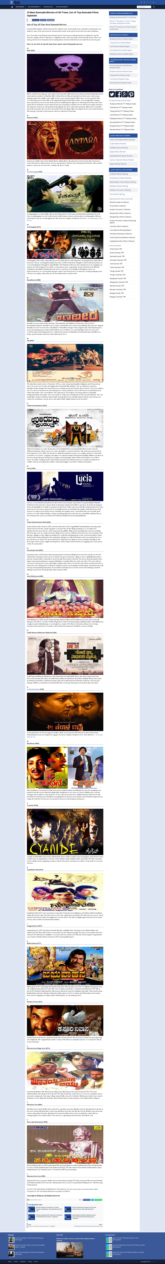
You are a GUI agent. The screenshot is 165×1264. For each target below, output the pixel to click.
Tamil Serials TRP (116, 264)
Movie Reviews (20, 7)
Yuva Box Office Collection (119, 226)
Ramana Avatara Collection (119, 202)
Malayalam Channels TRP (119, 282)
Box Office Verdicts (62, 7)
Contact (16, 1261)
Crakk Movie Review (118, 143)
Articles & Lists (48, 7)
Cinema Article (34, 1200)
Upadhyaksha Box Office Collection (122, 241)
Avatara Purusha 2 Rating (120, 190)
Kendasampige (32, 172)
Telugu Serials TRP (116, 271)
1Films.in (152, 1261)
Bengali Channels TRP (118, 297)
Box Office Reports (34, 7)
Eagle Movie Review (118, 152)
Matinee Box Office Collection (120, 213)
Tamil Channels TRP (117, 267)
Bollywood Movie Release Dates (121, 71)
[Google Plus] (147, 2)
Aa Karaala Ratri (33, 689)
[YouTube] (141, 2)
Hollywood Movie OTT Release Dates (123, 104)
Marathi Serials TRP (117, 286)
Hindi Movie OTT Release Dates (121, 107)
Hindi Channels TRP (117, 253)
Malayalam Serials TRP (118, 278)
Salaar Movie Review (118, 164)
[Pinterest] (153, 2)
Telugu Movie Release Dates (120, 75)
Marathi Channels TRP (118, 289)
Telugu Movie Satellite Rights (120, 43)
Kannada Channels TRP (118, 260)
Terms (36, 1261)
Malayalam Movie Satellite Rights (121, 54)
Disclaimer (23, 1261)
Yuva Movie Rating (117, 194)
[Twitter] (144, 2)
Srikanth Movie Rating (119, 174)
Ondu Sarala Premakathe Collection (122, 237)
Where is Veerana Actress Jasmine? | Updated (41, 1226)
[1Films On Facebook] (118, 96)
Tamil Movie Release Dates (119, 79)
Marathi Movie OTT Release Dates (122, 129)
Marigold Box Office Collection (120, 217)
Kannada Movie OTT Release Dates (122, 122)
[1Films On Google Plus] (125, 96)
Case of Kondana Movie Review (122, 139)
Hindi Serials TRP (116, 249)
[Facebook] (150, 2)
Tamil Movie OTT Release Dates (121, 115)
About (10, 1261)
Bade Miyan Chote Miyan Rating (123, 182)
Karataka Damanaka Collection (121, 234)
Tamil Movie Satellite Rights (120, 46)
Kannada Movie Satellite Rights (121, 50)
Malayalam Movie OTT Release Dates (123, 118)
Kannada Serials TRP (117, 256)
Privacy (30, 1261)
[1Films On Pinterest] (131, 96)
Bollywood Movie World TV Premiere (123, 17)
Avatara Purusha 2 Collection (120, 209)
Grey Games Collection (118, 206)
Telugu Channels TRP (117, 275)
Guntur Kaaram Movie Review (122, 160)
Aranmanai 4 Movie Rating (120, 178)
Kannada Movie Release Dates (120, 83)
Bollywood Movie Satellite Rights (121, 39)
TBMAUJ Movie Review (119, 147)
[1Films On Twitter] (112, 96)
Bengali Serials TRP (117, 293)
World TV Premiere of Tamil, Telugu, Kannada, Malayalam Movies (123, 22)
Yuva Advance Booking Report (120, 230)
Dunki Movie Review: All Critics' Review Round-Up (88, 1226)
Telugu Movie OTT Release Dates (122, 111)
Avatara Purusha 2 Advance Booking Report (123, 222)
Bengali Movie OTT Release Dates (122, 126)
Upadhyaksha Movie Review (121, 156)
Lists (39, 1200)
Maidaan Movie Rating (119, 186)
